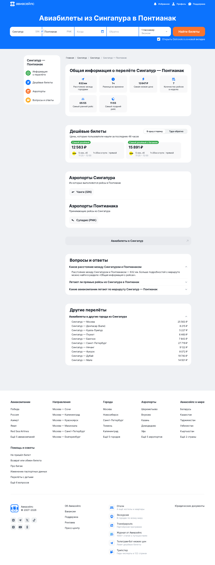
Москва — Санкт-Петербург (69, 431)
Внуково (146, 414)
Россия (15, 414)
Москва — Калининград (66, 414)
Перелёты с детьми (22, 477)
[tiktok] (34, 520)
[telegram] (20, 520)
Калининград (110, 431)
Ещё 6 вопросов (20, 482)
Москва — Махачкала (65, 425)
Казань (145, 420)
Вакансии (70, 511)
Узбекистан (186, 425)
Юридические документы (189, 505)
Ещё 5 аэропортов (151, 436)
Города (108, 402)
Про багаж (17, 465)
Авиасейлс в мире (192, 402)
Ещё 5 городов (111, 436)
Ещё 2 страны (188, 436)
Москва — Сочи (62, 409)
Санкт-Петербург (113, 420)
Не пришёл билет (21, 454)
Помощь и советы (23, 447)
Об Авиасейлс (73, 505)
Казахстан (186, 414)
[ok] (27, 527)
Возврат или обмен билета (26, 460)
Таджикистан (187, 420)
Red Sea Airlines (20, 431)
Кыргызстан (187, 431)
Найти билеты (189, 31)
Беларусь (185, 409)
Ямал (14, 425)
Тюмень (107, 425)
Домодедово (148, 425)
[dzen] (13, 527)
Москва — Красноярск (65, 420)
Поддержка (71, 516)
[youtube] (20, 527)
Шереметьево (149, 409)
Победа (15, 409)
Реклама (70, 522)
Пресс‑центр (72, 527)
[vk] (13, 520)
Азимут (15, 420)
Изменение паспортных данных (29, 471)
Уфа (143, 431)
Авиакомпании (20, 402)
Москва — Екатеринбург (67, 436)
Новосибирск (110, 414)
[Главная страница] (22, 3)
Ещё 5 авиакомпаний (23, 436)
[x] (27, 520)
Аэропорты (148, 402)
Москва (107, 409)
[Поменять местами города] (42, 31)
